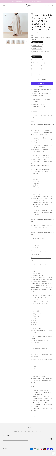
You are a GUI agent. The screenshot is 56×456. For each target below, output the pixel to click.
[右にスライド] (26, 41)
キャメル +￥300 (37, 59)
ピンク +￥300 (36, 69)
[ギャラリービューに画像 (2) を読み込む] (13, 42)
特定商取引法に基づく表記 (20, 431)
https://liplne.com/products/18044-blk (41, 264)
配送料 (36, 37)
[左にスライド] (4, 41)
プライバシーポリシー (37, 431)
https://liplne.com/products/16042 (40, 165)
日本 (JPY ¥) (7, 451)
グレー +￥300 (36, 66)
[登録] (26, 438)
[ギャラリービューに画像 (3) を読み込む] (18, 42)
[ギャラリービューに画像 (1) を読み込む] (8, 42)
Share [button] (34, 416)
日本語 (15, 451)
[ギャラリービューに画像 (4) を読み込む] (22, 42)
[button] (4, 5)
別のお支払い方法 (42, 86)
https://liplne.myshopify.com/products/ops (42, 359)
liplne (45, 451)
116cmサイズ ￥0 (37, 48)
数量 (32, 72)
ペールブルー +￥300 (38, 62)
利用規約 (29, 431)
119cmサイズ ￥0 (37, 45)
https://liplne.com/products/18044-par (41, 258)
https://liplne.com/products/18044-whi (41, 251)
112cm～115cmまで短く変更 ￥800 (41, 51)
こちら (33, 106)
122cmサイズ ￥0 (37, 42)
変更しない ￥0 (37, 56)
